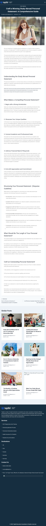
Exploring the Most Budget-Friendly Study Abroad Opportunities (33, 360)
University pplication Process (9, 427)
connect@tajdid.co (7, 469)
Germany (5, 458)
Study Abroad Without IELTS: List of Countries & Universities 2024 (11, 331)
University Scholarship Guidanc (10, 431)
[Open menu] (45, 2)
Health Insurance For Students (9, 434)
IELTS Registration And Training (10, 424)
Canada (4, 451)
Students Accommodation (9, 437)
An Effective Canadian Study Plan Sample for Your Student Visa (34, 300)
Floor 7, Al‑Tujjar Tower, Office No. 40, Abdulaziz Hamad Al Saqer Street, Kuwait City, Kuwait (23, 472)
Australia (5, 455)
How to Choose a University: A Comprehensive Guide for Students (9, 300)
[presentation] (11, 320)
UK (3, 445)
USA (4, 448)
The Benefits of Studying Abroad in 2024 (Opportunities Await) (11, 390)
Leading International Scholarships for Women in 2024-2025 (33, 331)
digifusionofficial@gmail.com (7, 14)
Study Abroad (23, 6)
